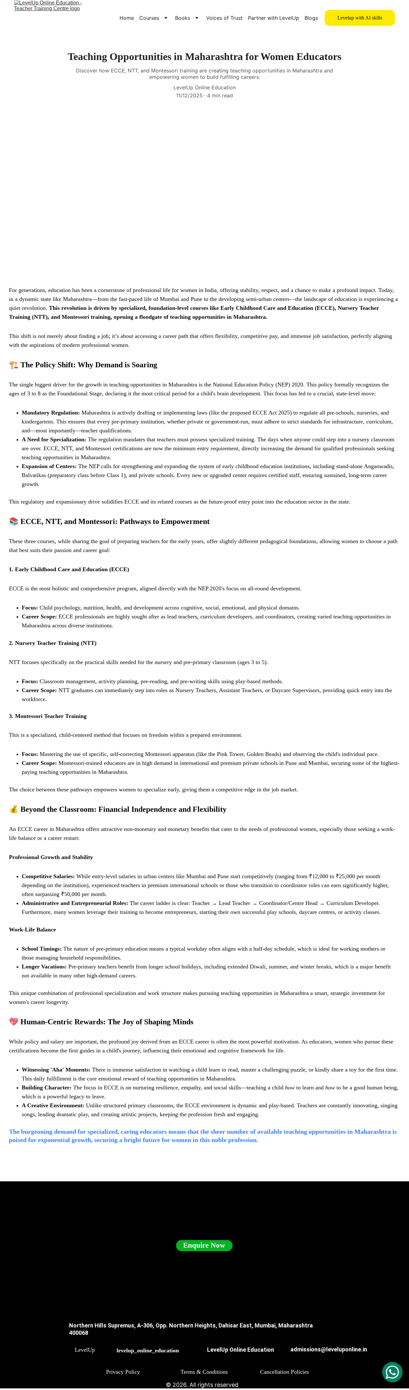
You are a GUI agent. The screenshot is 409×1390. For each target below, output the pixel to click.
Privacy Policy (123, 1372)
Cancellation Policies (284, 1372)
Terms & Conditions (204, 1372)
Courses (149, 18)
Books (182, 18)
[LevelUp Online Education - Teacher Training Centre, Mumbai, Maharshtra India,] (108, 1354)
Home (127, 18)
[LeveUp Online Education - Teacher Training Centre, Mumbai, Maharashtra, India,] (197, 1354)
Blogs (311, 18)
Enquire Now (204, 1245)
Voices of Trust (224, 18)
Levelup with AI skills (359, 17)
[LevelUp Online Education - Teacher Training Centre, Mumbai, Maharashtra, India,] (66, 1353)
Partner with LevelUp (273, 18)
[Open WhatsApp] (392, 1372)
